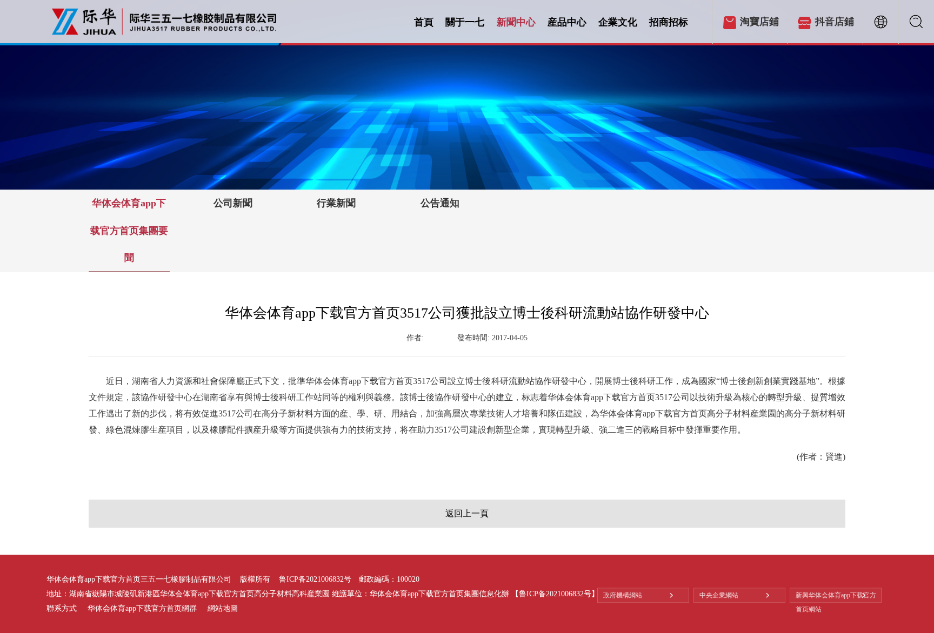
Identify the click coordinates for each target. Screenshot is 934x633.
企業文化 (617, 22)
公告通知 (440, 203)
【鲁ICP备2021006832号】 (555, 594)
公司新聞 (233, 203)
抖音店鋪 (834, 21)
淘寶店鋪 (759, 21)
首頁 (423, 22)
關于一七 (464, 22)
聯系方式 (61, 608)
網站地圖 (223, 608)
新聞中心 (516, 22)
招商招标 (668, 22)
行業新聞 (336, 203)
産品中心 (567, 22)
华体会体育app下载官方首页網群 (142, 608)
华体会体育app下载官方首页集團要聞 (129, 230)
